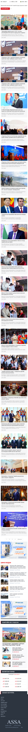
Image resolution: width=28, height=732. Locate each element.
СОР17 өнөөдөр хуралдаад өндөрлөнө (16, 594)
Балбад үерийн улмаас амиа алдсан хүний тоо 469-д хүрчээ (17, 580)
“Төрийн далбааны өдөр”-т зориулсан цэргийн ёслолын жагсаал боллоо (12, 372)
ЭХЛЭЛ (2, 697)
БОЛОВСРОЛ (3, 711)
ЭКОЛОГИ (3, 716)
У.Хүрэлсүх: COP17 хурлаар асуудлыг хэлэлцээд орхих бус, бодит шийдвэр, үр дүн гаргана (13, 58)
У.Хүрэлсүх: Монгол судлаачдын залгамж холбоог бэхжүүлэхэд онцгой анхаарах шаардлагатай (13, 163)
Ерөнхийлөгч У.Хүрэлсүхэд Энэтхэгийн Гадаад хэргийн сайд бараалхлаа (12, 503)
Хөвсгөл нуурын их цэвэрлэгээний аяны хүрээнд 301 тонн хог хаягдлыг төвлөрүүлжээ (13, 189)
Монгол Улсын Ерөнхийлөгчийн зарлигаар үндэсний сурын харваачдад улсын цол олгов (12, 267)
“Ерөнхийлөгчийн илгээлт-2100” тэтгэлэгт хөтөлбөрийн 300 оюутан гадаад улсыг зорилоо (13, 32)
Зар (22, 727)
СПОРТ (2, 709)
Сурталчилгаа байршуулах (11, 727)
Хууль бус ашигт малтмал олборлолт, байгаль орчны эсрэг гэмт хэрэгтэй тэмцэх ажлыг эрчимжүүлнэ (18, 588)
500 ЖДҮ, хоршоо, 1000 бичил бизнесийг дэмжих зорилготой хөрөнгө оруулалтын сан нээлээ (18, 656)
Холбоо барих (17, 725)
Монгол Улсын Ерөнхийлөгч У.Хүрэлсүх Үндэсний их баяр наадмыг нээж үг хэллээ (13, 346)
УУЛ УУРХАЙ (3, 704)
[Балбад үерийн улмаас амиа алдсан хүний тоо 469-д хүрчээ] (4, 582)
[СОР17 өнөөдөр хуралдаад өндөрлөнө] (4, 596)
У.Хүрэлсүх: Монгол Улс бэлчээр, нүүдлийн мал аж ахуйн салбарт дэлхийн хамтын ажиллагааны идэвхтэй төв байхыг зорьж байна (13, 136)
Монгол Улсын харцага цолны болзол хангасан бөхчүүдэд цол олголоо (13, 293)
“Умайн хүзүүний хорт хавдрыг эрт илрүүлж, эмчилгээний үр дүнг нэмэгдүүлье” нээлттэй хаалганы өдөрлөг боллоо (18, 574)
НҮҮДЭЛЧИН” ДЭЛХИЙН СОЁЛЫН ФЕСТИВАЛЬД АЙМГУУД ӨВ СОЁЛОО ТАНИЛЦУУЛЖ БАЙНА (13, 644)
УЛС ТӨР (3, 700)
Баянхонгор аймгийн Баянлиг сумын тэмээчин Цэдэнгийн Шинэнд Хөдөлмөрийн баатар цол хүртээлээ (13, 424)
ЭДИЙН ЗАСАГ (4, 702)
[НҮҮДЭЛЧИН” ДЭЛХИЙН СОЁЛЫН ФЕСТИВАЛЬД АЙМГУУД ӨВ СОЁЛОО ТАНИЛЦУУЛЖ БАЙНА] (14, 635)
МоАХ (2, 699)
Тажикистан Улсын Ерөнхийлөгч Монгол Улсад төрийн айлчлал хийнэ (13, 241)
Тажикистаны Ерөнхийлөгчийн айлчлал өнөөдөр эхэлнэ (13, 215)
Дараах (20, 539)
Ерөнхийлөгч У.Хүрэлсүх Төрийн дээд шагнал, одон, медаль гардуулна (12, 477)
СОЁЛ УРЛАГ (3, 707)
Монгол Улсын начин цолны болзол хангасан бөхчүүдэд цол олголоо (12, 320)
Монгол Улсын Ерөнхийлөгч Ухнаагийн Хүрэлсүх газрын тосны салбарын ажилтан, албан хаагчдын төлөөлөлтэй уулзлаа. (14, 532)
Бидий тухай (8, 725)
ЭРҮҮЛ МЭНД (4, 705)
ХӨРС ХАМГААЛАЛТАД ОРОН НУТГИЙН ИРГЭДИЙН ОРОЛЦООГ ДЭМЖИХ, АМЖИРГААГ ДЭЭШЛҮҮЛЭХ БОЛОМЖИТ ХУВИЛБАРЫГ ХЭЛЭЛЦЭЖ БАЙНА (18, 663)
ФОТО (2, 714)
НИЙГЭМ (3, 712)
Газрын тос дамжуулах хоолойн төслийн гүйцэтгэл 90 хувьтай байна (14, 529)
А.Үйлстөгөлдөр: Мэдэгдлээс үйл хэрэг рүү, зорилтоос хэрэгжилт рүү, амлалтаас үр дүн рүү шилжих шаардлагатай (13, 110)
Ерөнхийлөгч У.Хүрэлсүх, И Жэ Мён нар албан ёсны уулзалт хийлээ (14, 398)
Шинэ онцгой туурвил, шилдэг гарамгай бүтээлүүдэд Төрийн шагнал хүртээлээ (11, 450)
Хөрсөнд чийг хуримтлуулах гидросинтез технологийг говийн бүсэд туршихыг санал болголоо (18, 567)
